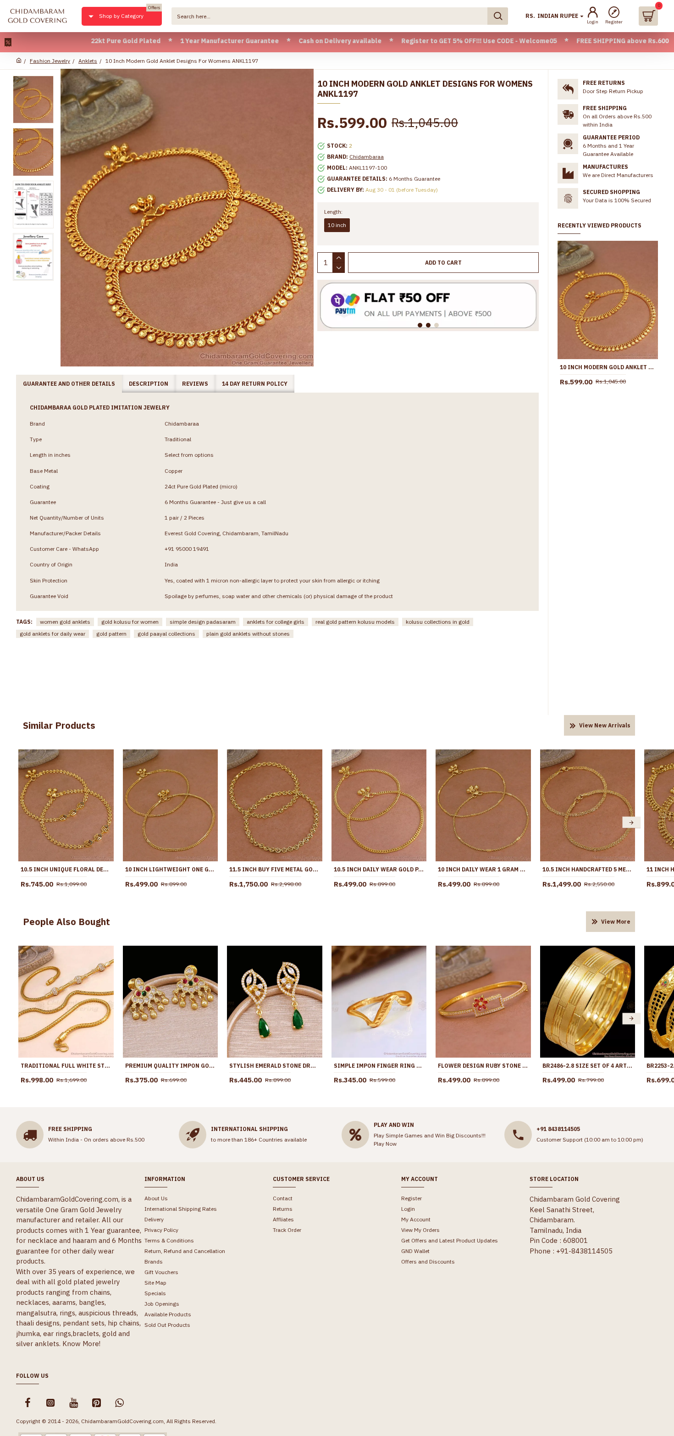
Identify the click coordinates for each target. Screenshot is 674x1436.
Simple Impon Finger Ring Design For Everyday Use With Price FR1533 (379, 1065)
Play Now (385, 1143)
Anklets (87, 60)
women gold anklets (65, 621)
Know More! (81, 1343)
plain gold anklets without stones (248, 633)
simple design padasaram (203, 621)
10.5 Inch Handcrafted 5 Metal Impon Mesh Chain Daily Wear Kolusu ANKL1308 (587, 869)
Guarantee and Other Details (69, 383)
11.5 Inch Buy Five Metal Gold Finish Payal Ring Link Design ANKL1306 (274, 869)
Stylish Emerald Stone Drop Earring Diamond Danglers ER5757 (274, 1065)
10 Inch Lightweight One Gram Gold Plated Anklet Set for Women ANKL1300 (170, 869)
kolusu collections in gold (438, 621)
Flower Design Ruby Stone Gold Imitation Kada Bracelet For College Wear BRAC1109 (483, 1065)
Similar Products (59, 725)
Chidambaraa (366, 156)
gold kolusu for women (130, 621)
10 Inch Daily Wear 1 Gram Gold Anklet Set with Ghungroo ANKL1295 (483, 869)
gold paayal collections (166, 633)
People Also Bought (66, 921)
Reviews (195, 383)
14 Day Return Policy (254, 383)
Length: (333, 211)
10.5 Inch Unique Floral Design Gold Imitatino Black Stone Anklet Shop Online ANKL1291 (66, 869)
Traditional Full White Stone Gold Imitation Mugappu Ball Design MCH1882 (66, 1065)
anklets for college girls (275, 621)
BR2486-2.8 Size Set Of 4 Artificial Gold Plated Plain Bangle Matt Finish (587, 1065)
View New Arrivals (604, 725)
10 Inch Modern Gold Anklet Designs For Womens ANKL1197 (608, 367)
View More (615, 921)
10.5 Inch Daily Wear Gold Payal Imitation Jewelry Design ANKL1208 (379, 869)
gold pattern (111, 633)
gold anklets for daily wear (52, 633)
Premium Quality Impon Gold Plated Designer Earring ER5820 (170, 1065)
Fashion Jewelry (50, 60)
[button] (22, 822)
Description (148, 383)
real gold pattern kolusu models (355, 621)
